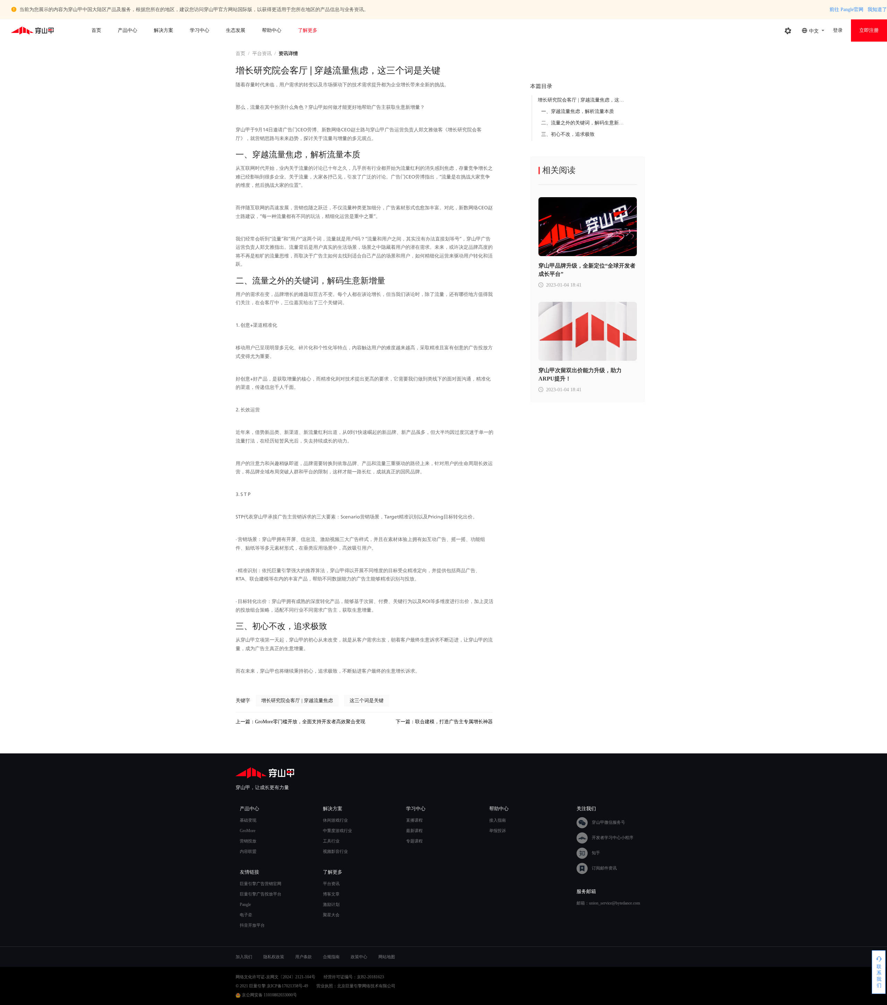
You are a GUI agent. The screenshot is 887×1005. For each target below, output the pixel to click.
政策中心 (359, 956)
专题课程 (414, 841)
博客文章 (331, 894)
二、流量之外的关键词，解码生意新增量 (585, 122)
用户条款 (303, 956)
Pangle (245, 904)
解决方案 (163, 30)
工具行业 (331, 841)
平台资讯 (262, 53)
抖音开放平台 (252, 925)
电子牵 (246, 914)
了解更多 (307, 30)
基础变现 (248, 820)
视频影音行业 (335, 851)
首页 (96, 30)
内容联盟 (248, 851)
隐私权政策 (273, 956)
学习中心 (199, 30)
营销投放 (248, 841)
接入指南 (497, 820)
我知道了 (877, 9)
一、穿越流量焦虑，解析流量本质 (577, 111)
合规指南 (331, 956)
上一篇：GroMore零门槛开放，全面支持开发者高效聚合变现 (300, 721)
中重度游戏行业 (337, 830)
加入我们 (244, 956)
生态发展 (235, 30)
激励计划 (331, 904)
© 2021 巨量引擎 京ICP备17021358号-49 (272, 986)
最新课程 (414, 830)
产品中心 (127, 30)
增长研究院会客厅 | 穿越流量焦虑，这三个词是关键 (593, 100)
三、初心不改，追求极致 (568, 134)
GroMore (247, 830)
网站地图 (386, 956)
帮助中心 (271, 30)
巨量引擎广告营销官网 (260, 883)
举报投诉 (497, 830)
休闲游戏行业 (335, 820)
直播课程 (414, 820)
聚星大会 (331, 914)
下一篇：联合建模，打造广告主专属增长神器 (444, 721)
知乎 (596, 852)
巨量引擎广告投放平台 (260, 894)
